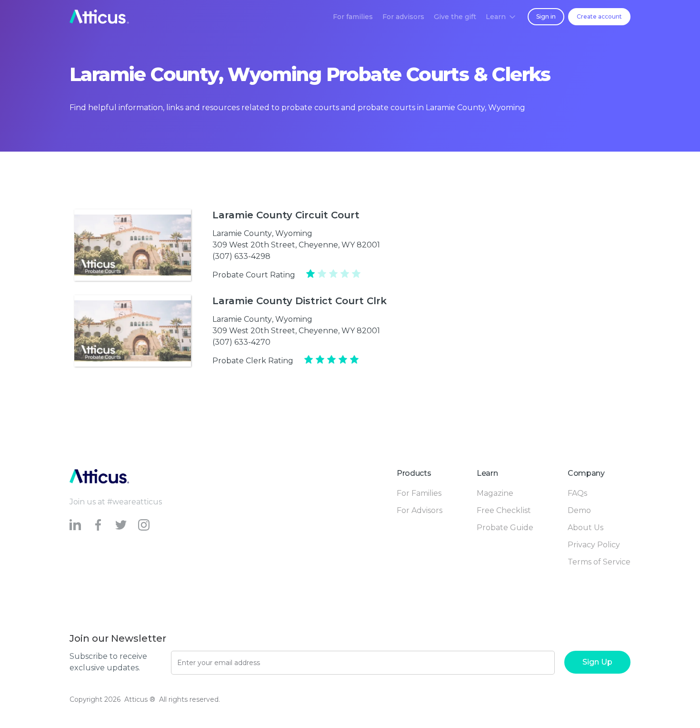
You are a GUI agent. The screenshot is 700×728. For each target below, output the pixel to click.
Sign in (546, 16)
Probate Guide (505, 527)
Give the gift (455, 16)
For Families (419, 493)
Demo (579, 510)
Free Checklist (504, 510)
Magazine (495, 493)
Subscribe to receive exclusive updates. (108, 662)
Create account (599, 16)
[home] (99, 17)
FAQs (577, 493)
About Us (585, 527)
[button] (500, 16)
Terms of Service (599, 561)
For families (353, 16)
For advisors (403, 16)
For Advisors (419, 510)
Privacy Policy (594, 544)
